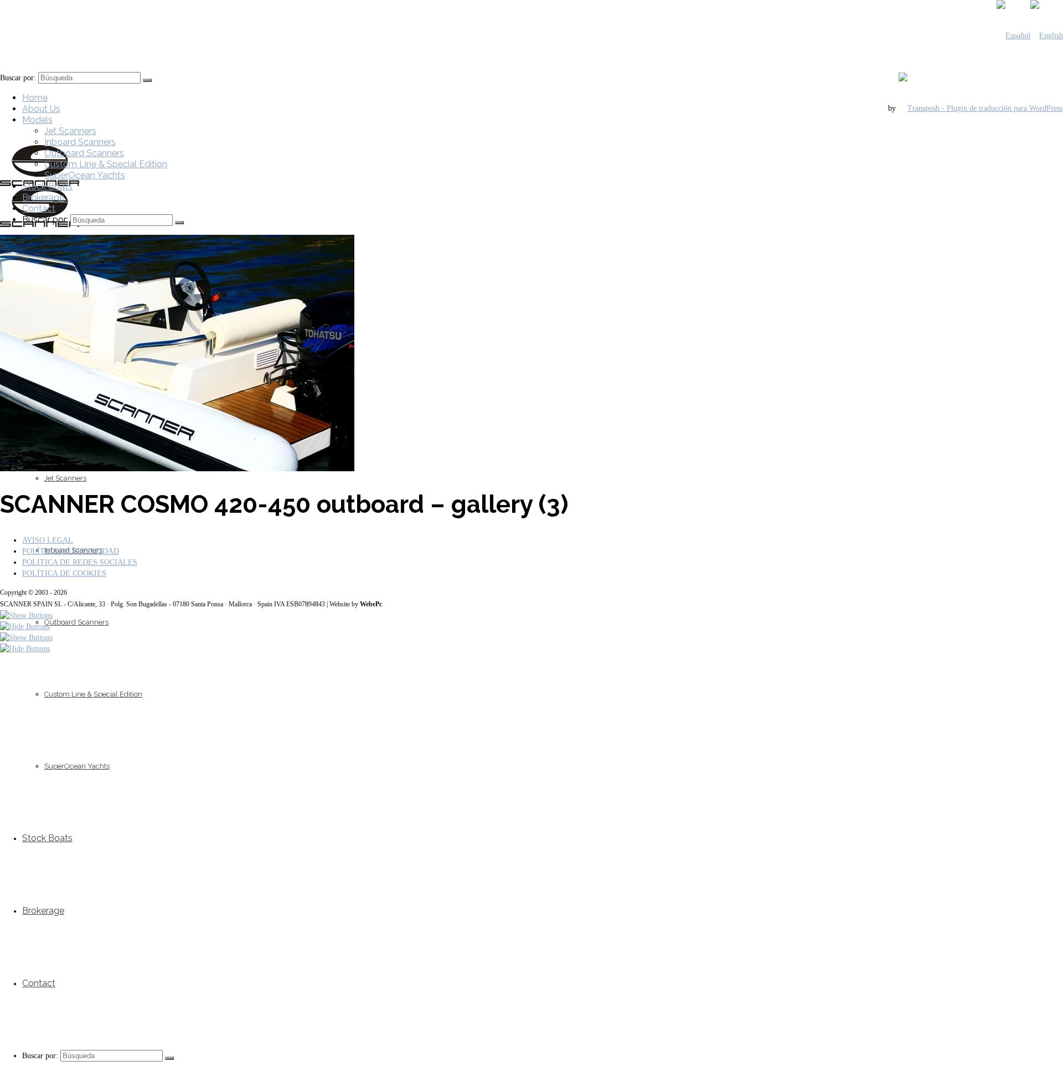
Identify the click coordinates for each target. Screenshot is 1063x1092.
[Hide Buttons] (25, 626)
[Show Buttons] (26, 615)
